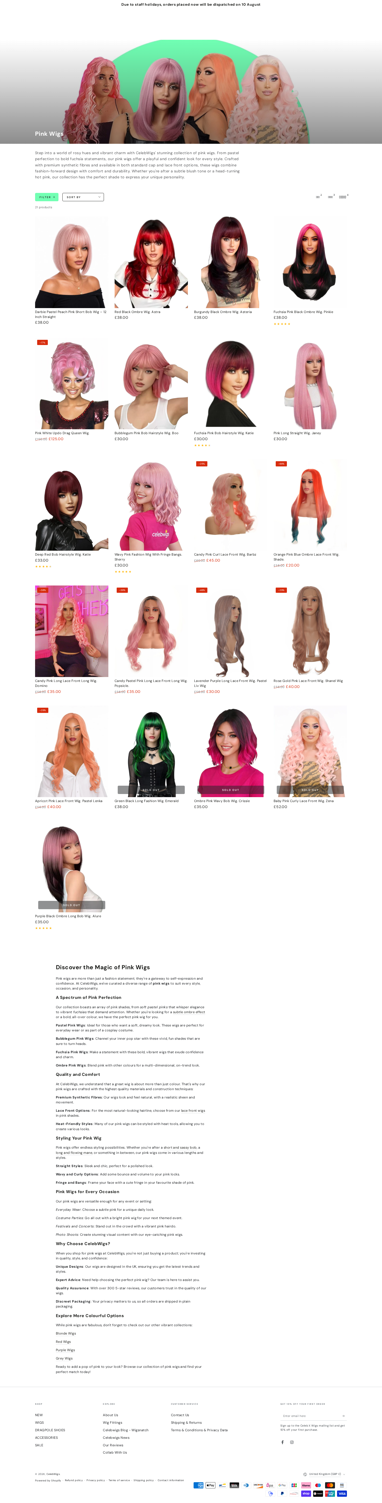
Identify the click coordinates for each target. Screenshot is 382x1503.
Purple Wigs (65, 1350)
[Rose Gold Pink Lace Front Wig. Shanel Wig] (310, 631)
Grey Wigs (64, 1358)
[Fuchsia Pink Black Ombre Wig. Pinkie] (310, 262)
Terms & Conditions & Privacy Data (199, 1430)
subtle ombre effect (189, 1012)
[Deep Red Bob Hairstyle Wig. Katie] (71, 505)
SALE (39, 1445)
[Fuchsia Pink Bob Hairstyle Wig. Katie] (230, 384)
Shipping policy (144, 1480)
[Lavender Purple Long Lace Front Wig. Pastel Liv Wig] (230, 631)
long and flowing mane (74, 1152)
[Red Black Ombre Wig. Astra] (151, 262)
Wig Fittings (112, 1422)
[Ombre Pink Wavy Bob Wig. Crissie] (230, 751)
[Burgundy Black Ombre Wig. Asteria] (230, 262)
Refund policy (74, 1480)
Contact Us (180, 1415)
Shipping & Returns (186, 1422)
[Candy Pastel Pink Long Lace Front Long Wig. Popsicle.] (151, 631)
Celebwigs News (116, 1437)
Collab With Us (115, 1452)
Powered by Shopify (48, 1480)
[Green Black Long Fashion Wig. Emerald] (151, 751)
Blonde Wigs (66, 1333)
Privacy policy (96, 1480)
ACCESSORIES (46, 1437)
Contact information (171, 1480)
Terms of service (119, 1480)
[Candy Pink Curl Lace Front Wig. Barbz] (230, 505)
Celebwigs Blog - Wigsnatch (125, 1430)
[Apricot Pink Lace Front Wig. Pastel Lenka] (71, 751)
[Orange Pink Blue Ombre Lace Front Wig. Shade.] (310, 505)
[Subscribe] (344, 1415)
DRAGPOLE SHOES (50, 1430)
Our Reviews (113, 1445)
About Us (110, 1415)
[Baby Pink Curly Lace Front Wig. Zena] (310, 751)
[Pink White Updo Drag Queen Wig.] (71, 384)
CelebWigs (53, 1474)
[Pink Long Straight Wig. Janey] (310, 384)
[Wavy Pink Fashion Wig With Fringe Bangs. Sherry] (151, 505)
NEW (39, 1415)
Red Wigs (63, 1341)
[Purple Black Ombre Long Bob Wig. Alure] (71, 867)
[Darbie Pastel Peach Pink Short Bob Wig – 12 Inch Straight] (71, 262)
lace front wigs (193, 1110)
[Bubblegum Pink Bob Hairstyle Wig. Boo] (151, 384)
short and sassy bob (180, 1147)
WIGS (39, 1422)
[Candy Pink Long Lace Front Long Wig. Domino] (71, 631)
